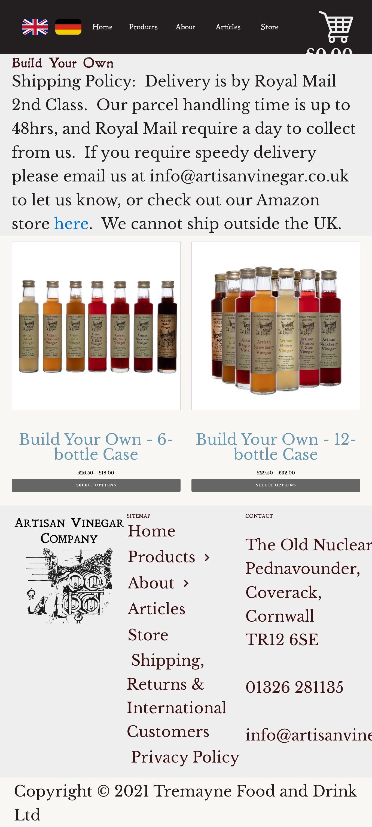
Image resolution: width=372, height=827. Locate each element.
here (71, 224)
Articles (227, 27)
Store (269, 27)
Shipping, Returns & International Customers (177, 696)
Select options (96, 485)
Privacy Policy (183, 757)
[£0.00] (322, 27)
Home (102, 27)
